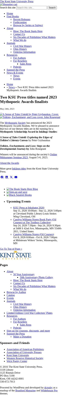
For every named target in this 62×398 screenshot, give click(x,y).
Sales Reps (25, 63)
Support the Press (16, 69)
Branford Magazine (25, 390)
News (16, 75)
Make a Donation (22, 336)
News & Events (15, 72)
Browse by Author (16, 292)
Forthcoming (20, 22)
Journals (11, 43)
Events (16, 78)
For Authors (19, 58)
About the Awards (9, 163)
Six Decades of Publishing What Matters (34, 37)
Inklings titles (19, 168)
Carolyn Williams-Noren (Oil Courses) (33, 234)
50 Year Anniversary (24, 274)
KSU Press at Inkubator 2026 (28, 207)
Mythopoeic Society (15, 122)
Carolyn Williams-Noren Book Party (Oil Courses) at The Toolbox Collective (34, 221)
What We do (19, 40)
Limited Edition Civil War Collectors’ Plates (29, 313)
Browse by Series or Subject (28, 25)
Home (10, 13)
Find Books (13, 16)
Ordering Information (24, 52)
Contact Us (19, 34)
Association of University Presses (24, 352)
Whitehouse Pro (49, 390)
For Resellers (20, 60)
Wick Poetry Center (17, 361)
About (10, 28)
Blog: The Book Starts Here (27, 31)
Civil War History (22, 46)
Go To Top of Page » (11, 248)
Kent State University (18, 355)
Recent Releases (21, 19)
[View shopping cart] (8, 4)
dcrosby (48, 387)
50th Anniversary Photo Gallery (36, 277)
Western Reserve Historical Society (25, 358)
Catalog (11, 295)
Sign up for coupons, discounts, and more (28, 330)
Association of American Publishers (25, 349)
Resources (12, 55)
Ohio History (20, 49)
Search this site (8, 7)
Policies (17, 66)
